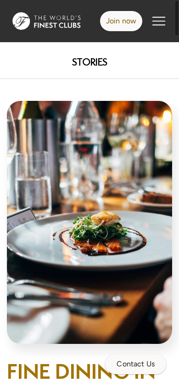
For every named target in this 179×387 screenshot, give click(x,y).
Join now (121, 21)
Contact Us (136, 363)
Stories (89, 62)
